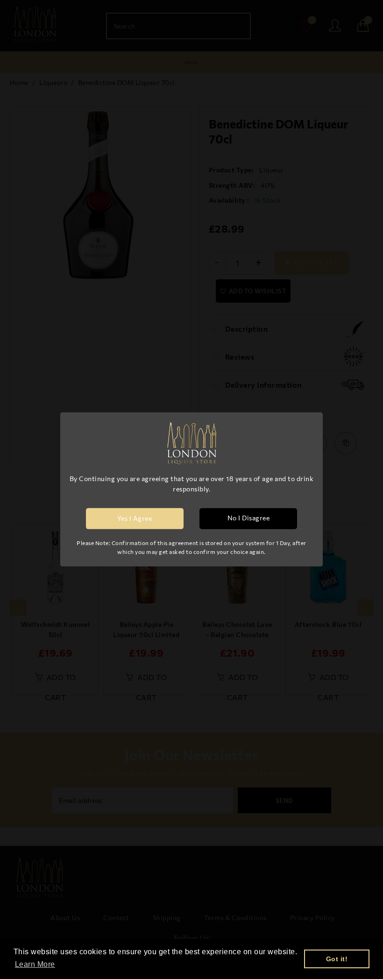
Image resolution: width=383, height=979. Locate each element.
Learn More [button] (35, 964)
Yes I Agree (134, 518)
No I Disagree (248, 518)
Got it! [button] (337, 959)
